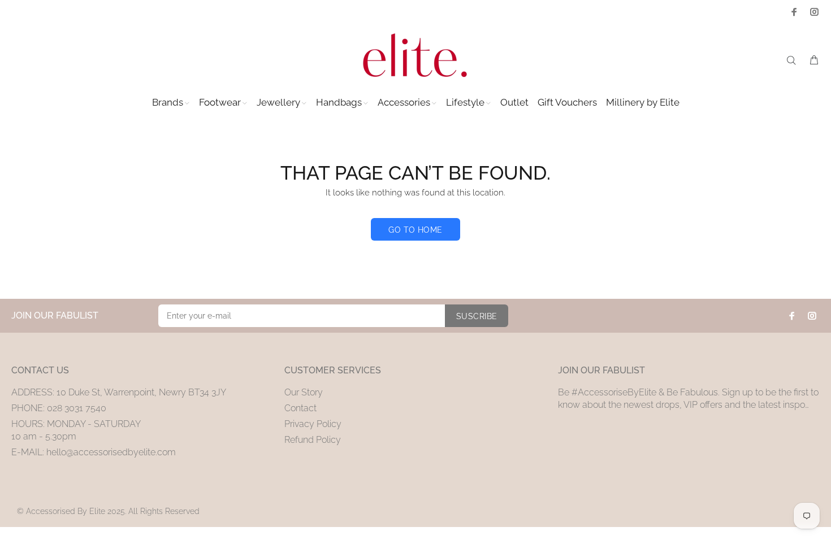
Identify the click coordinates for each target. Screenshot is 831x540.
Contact (300, 408)
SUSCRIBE (476, 316)
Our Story (303, 392)
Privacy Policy (312, 424)
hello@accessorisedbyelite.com (111, 452)
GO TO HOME (415, 229)
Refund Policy (312, 439)
